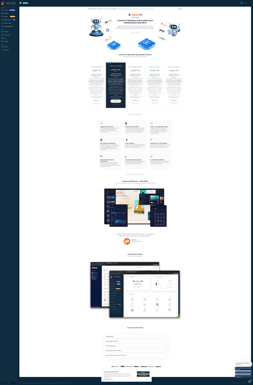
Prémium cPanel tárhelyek (135, 114)
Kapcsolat (245, 382)
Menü (180, 8)
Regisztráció (240, 382)
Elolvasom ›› (134, 242)
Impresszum (234, 382)
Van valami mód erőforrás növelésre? (113, 350)
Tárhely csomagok (135, 32)
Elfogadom (143, 372)
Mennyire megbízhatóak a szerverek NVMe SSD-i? (116, 355)
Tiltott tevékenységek (110, 345)
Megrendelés (96, 100)
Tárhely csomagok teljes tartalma (135, 174)
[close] (149, 369)
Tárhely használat (109, 336)
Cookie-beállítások (143, 375)
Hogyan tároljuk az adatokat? (112, 341)
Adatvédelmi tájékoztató (108, 379)
